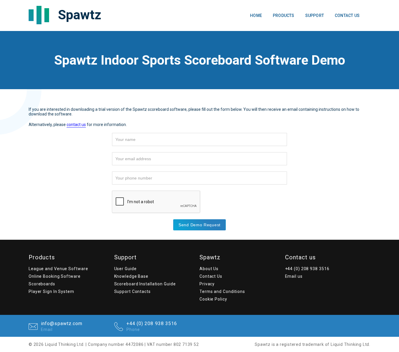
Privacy (207, 284)
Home (256, 15)
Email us (294, 276)
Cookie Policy (213, 299)
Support (314, 15)
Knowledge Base (131, 276)
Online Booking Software (55, 276)
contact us (76, 124)
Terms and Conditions (222, 291)
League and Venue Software (58, 268)
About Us (209, 268)
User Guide (125, 268)
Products (283, 15)
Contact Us (347, 15)
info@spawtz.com (62, 326)
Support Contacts (132, 291)
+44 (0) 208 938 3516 (307, 268)
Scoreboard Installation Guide (145, 284)
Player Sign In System (51, 291)
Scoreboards (42, 284)
